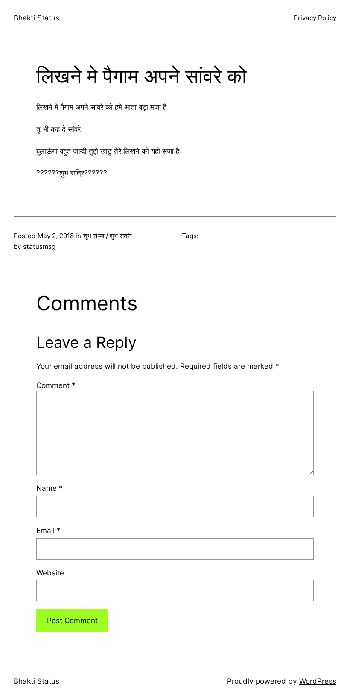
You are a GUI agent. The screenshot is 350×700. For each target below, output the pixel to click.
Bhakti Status (36, 17)
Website (50, 572)
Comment (56, 385)
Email (48, 530)
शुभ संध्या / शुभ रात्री (107, 236)
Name (49, 488)
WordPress (317, 681)
